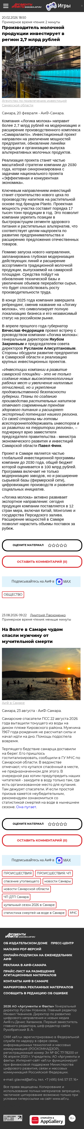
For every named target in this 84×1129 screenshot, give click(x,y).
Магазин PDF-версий (22, 949)
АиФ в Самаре (13, 703)
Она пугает (26, 807)
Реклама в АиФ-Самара (24, 965)
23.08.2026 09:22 (14, 615)
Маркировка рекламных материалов (38, 987)
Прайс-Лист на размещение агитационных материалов (29, 973)
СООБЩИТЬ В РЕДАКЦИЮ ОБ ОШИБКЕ (35, 993)
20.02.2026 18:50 (14, 18)
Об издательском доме (25, 943)
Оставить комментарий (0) (42, 562)
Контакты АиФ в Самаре (25, 981)
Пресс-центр (62, 943)
